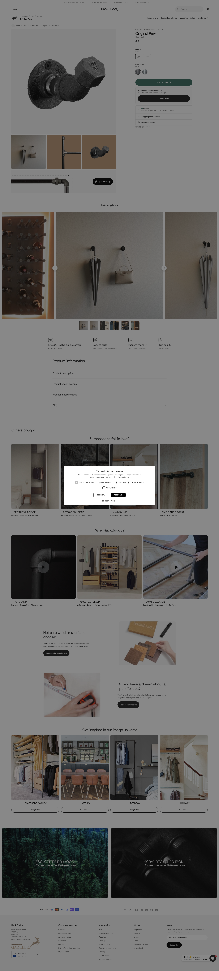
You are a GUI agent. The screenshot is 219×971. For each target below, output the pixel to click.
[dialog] (109, 485)
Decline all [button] (101, 495)
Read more (125, 477)
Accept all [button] (118, 495)
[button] (109, 501)
